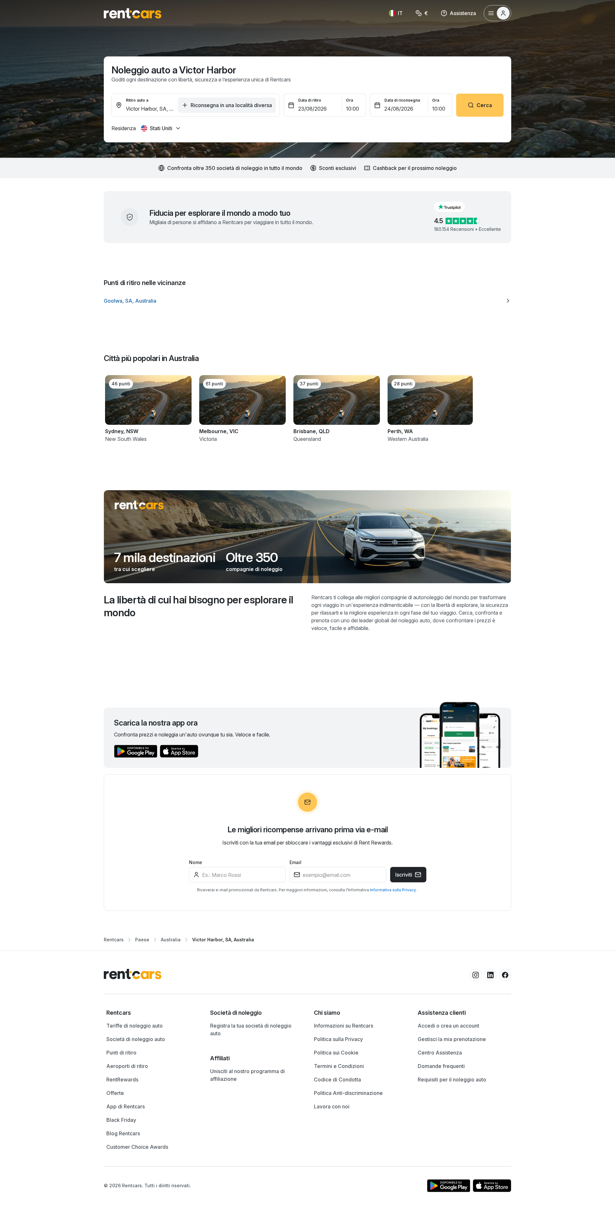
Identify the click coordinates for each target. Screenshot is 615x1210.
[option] (307, 300)
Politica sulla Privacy (338, 1039)
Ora (349, 100)
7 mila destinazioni (165, 557)
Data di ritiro (309, 100)
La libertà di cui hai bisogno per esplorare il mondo (198, 606)
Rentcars (114, 939)
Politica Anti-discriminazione (348, 1093)
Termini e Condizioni (339, 1066)
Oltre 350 (252, 557)
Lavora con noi (331, 1106)
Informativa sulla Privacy (393, 889)
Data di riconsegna (402, 100)
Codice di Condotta (337, 1079)
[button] (454, 207)
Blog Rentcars (123, 1133)
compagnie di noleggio (254, 569)
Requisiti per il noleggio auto (452, 1079)
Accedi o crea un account (448, 1025)
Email (295, 862)
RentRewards (122, 1079)
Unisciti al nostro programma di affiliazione (247, 1075)
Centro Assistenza (440, 1052)
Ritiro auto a (137, 100)
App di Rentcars (125, 1106)
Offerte (115, 1093)
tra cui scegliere (134, 569)
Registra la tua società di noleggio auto (250, 1029)
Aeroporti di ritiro (127, 1066)
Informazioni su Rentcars (343, 1025)
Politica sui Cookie (336, 1052)
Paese (142, 939)
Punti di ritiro (121, 1052)
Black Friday (121, 1120)
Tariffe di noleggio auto (134, 1025)
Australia (171, 939)
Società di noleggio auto (135, 1039)
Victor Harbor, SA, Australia (223, 939)
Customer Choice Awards (137, 1147)
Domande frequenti (441, 1066)
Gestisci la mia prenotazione (452, 1039)
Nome (195, 862)
